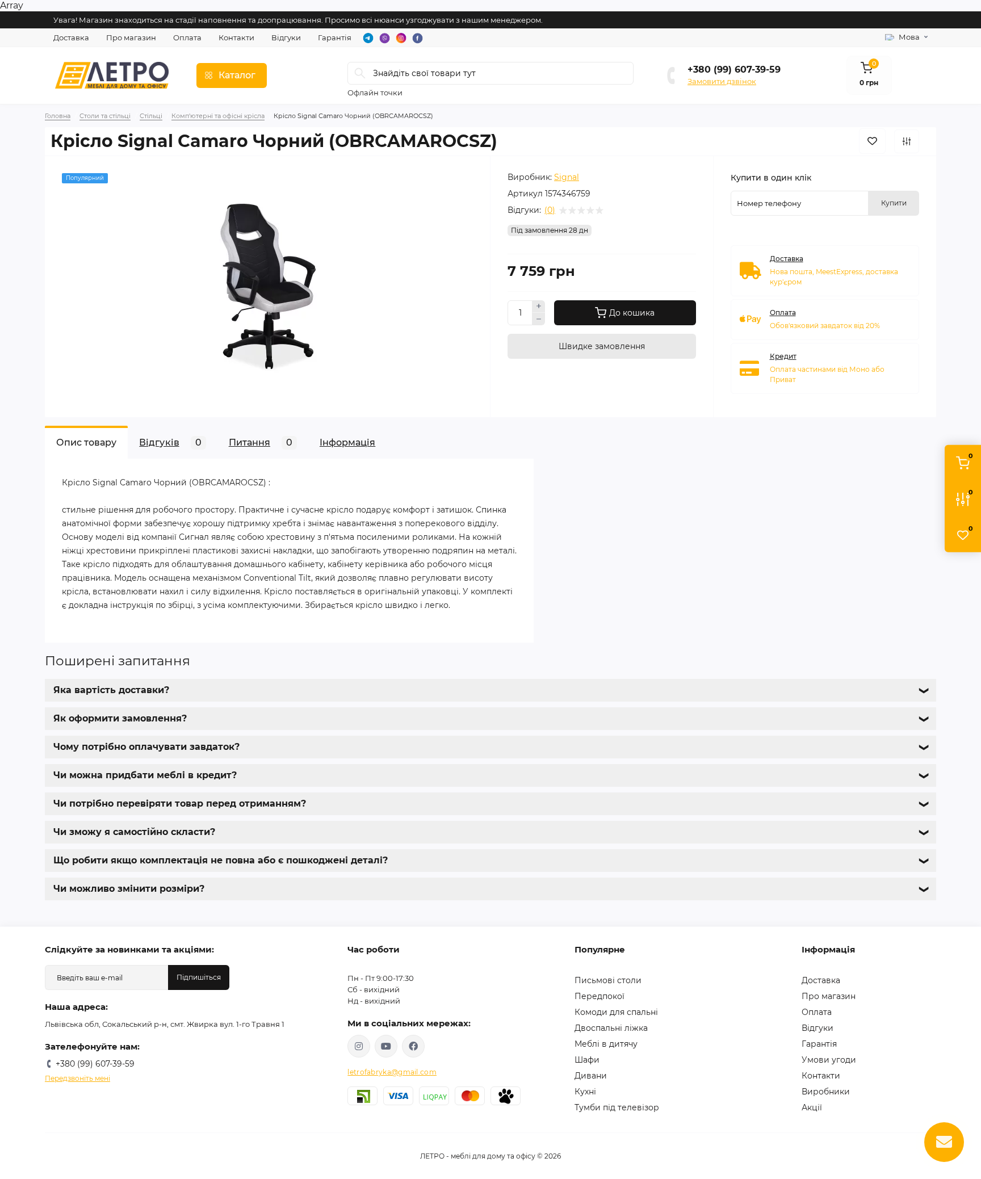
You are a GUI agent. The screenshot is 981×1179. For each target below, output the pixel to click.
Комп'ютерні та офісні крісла (218, 116)
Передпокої (599, 996)
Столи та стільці (105, 116)
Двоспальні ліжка (611, 1028)
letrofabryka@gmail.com (392, 1072)
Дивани (591, 1076)
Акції (812, 1107)
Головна (57, 116)
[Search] (359, 73)
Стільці (151, 116)
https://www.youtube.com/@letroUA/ (386, 1046)
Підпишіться (199, 977)
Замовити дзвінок (721, 81)
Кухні (585, 1091)
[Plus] (539, 306)
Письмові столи (608, 980)
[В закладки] (872, 141)
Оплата (187, 37)
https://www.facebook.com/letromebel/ (413, 1046)
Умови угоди (829, 1060)
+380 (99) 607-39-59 (734, 69)
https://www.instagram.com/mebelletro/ (358, 1046)
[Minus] (539, 319)
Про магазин (131, 37)
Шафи (587, 1060)
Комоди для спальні (616, 1012)
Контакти (236, 37)
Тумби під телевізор (617, 1107)
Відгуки (286, 37)
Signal (566, 177)
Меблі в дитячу (606, 1044)
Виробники (826, 1091)
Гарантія (334, 37)
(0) (549, 210)
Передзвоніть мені (77, 1078)
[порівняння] (906, 141)
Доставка (71, 37)
